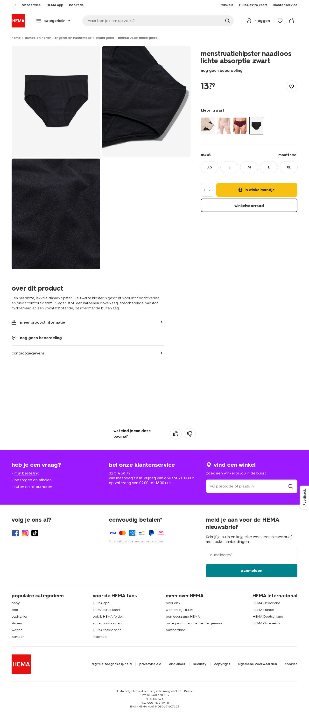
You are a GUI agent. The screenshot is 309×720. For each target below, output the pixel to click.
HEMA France (263, 610)
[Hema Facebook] (15, 533)
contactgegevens (28, 353)
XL (289, 167)
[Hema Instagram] (25, 533)
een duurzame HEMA (183, 616)
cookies (291, 664)
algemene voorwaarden (257, 664)
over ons (173, 603)
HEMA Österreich (266, 623)
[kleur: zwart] (256, 125)
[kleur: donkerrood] (240, 125)
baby (16, 603)
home (16, 38)
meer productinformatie (42, 322)
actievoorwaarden (107, 623)
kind (15, 610)
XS (209, 167)
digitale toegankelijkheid (111, 664)
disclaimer (177, 664)
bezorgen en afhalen (33, 480)
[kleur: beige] (208, 125)
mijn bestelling (26, 473)
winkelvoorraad (249, 205)
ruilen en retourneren (33, 486)
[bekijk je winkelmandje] (291, 21)
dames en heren (38, 38)
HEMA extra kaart (106, 610)
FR (14, 5)
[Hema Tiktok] (34, 533)
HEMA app (101, 603)
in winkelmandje (259, 189)
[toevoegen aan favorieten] (291, 86)
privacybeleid (150, 664)
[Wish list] (280, 21)
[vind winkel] (291, 486)
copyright (222, 664)
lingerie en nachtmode (73, 38)
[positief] (176, 434)
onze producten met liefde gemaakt (195, 623)
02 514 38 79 (120, 473)
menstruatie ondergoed (137, 38)
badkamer (20, 616)
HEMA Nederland (266, 603)
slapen (17, 623)
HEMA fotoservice (107, 630)
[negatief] (190, 434)
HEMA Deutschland (268, 616)
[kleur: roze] (224, 125)
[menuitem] (14, 5)
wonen (17, 630)
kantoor (18, 637)
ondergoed (105, 38)
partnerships (175, 630)
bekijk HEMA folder (108, 616)
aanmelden (251, 570)
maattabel (287, 155)
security (199, 664)
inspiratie (100, 637)
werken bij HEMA (179, 610)
